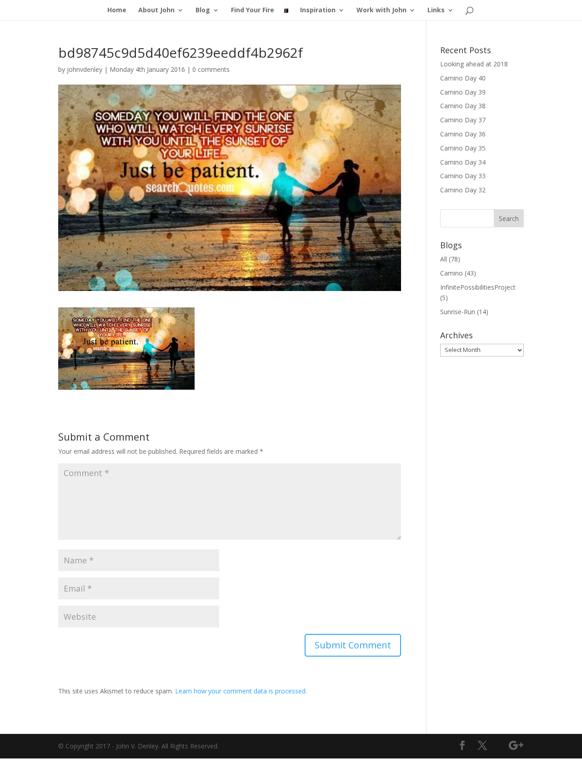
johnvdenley (84, 69)
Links (436, 10)
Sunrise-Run (457, 311)
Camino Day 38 (463, 105)
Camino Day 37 (463, 119)
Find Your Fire (252, 10)
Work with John (381, 10)
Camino (451, 273)
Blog (203, 10)
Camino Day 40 (463, 78)
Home (116, 10)
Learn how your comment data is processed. (241, 691)
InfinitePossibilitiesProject (478, 287)
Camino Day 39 (463, 92)
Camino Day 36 (463, 134)
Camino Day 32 (463, 190)
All (443, 259)
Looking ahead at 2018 (474, 64)
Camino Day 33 (463, 175)
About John (156, 10)
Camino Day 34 (463, 162)
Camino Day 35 (463, 148)
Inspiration (318, 10)
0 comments (211, 69)
